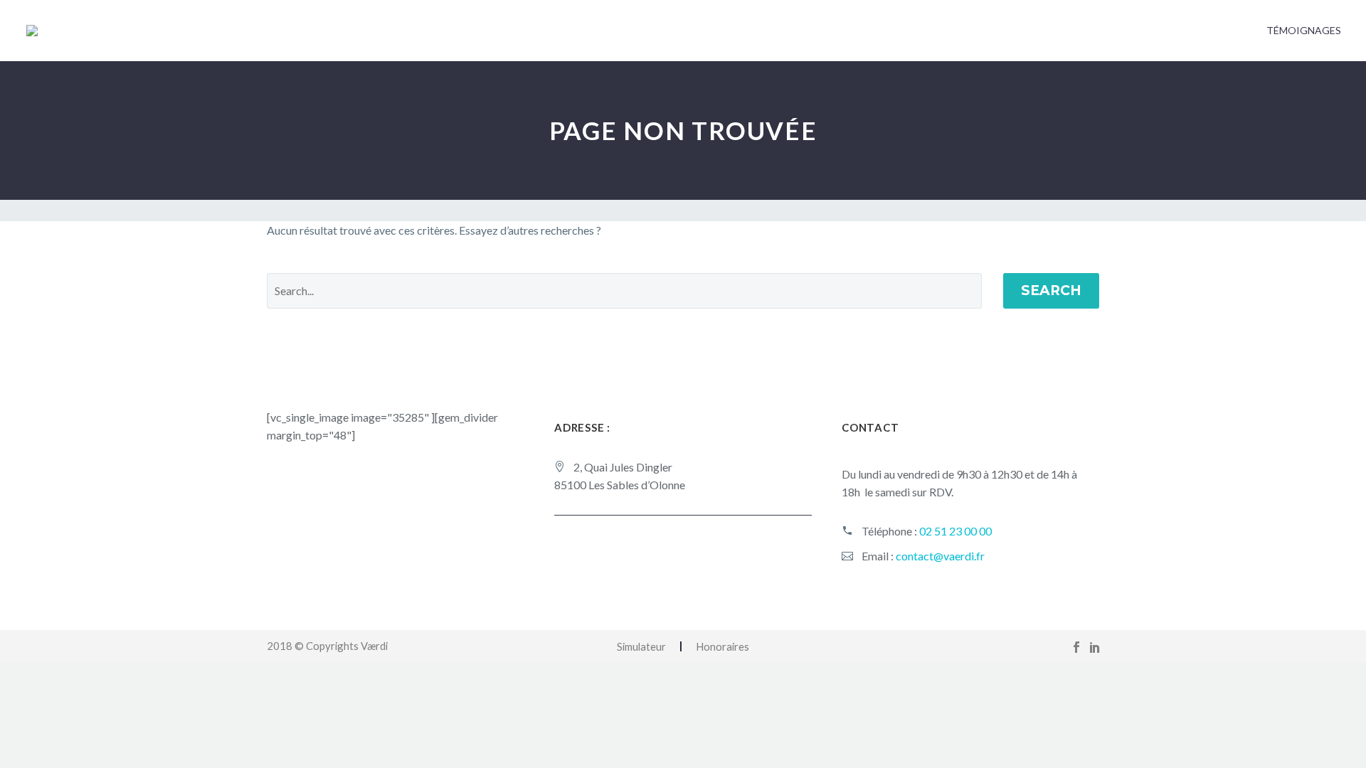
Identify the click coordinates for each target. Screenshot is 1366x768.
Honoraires (722, 646)
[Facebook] (1076, 647)
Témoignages (1303, 30)
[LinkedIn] (1095, 647)
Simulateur (641, 646)
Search (1051, 290)
